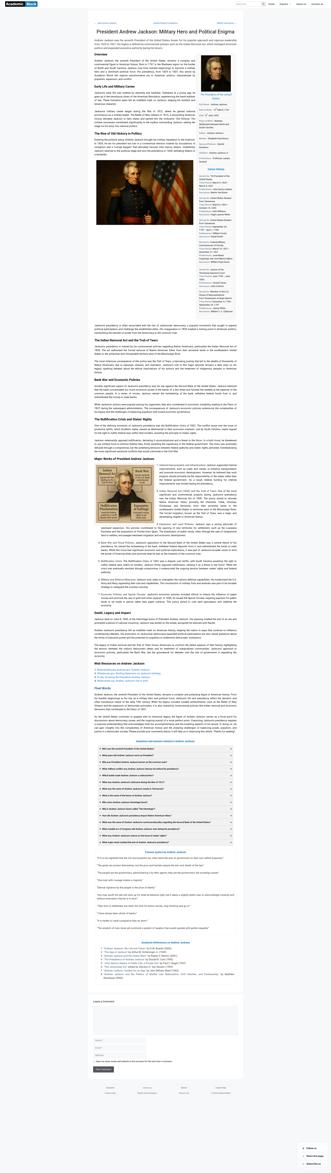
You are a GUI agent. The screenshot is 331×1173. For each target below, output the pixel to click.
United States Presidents (165, 23)
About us (301, 4)
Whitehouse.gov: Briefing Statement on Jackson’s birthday (129, 673)
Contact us (317, 4)
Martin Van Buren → (227, 23)
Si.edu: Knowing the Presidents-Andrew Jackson (123, 677)
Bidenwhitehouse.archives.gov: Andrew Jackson (123, 669)
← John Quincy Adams (105, 23)
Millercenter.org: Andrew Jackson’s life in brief (122, 680)
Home (271, 4)
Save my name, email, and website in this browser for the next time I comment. (134, 1061)
